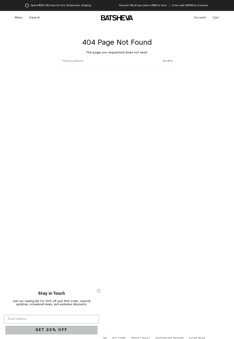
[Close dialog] (98, 291)
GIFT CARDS (119, 338)
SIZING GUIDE (197, 338)
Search (168, 61)
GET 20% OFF (51, 330)
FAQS (104, 338)
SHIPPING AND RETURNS (170, 338)
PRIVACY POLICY (140, 338)
